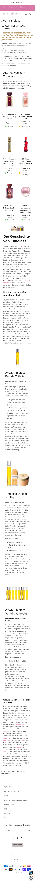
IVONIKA (20, 873)
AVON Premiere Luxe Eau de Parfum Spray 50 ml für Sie (9, 162)
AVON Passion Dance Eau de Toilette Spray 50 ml (25, 162)
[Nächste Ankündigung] (31, 2)
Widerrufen (17, 845)
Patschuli (24, 408)
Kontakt (6, 818)
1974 (22, 246)
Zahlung (6, 809)
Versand (6, 796)
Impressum (8, 787)
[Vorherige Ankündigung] (3, 2)
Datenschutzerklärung (11, 791)
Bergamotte (20, 724)
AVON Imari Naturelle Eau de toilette (25, 116)
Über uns (7, 813)
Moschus (20, 747)
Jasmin (5, 738)
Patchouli (6, 740)
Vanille (5, 751)
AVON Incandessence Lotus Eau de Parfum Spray (26, 209)
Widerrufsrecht (9, 804)
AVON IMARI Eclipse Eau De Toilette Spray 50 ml (9, 209)
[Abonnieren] (29, 830)
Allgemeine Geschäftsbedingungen (16, 800)
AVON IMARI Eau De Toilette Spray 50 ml (9, 116)
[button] (4, 13)
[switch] (31, 878)
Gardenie (6, 731)
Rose (23, 740)
